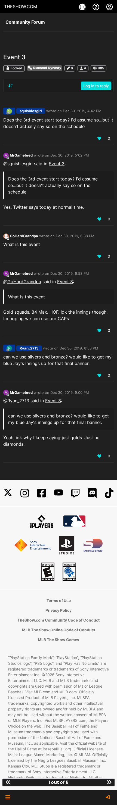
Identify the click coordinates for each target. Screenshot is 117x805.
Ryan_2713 (29, 348)
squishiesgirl (31, 111)
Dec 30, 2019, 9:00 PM (69, 392)
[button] (7, 797)
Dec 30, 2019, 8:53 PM (79, 348)
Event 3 (56, 163)
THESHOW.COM (20, 6)
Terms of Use (59, 600)
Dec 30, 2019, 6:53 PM (69, 273)
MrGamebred (21, 155)
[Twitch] (75, 493)
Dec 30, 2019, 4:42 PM (82, 111)
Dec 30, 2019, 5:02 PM (69, 155)
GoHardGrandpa (24, 236)
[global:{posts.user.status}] (6, 236)
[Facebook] (41, 493)
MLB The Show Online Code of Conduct (58, 630)
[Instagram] (24, 493)
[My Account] (109, 6)
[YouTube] (58, 493)
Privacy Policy (58, 610)
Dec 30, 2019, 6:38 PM (75, 236)
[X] (8, 493)
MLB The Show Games (58, 639)
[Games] (83, 6)
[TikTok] (109, 493)
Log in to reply (96, 85)
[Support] (97, 6)
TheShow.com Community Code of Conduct (58, 620)
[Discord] (92, 493)
